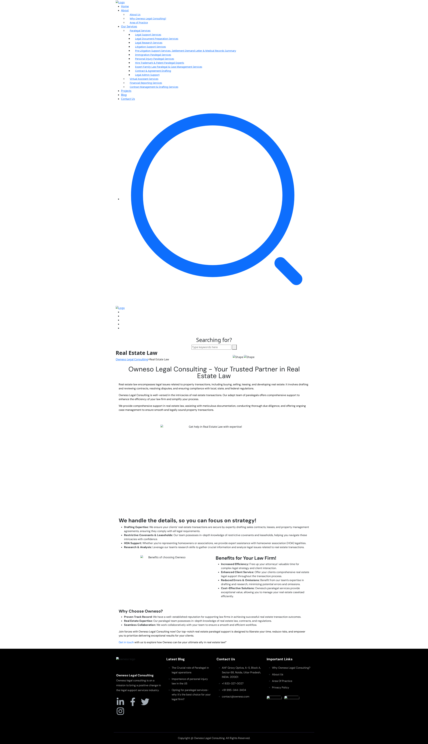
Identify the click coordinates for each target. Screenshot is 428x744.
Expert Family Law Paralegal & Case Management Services (168, 66)
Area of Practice (139, 22)
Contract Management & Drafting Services (154, 86)
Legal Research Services (148, 42)
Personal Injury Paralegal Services (154, 58)
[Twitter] (145, 702)
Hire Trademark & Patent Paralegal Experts (159, 62)
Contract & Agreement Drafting (153, 70)
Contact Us (128, 99)
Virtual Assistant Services (144, 78)
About (125, 10)
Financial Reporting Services (146, 82)
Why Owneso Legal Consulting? (148, 18)
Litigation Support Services (150, 46)
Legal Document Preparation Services (156, 38)
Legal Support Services (148, 34)
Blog (124, 95)
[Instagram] (120, 711)
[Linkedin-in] (120, 702)
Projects (126, 91)
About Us (135, 14)
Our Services (129, 26)
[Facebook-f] (133, 702)
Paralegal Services (140, 30)
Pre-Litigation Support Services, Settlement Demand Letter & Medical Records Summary (185, 50)
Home (125, 6)
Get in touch (126, 642)
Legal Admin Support (147, 74)
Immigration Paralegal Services (153, 54)
